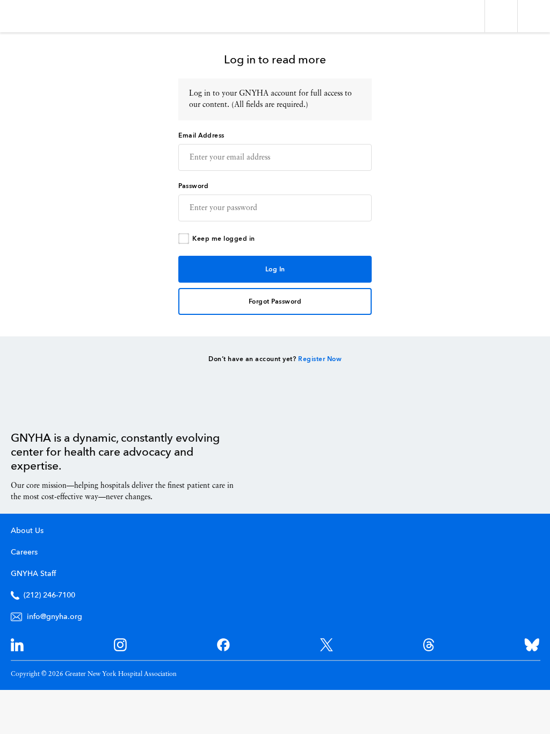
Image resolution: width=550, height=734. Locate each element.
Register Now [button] (320, 359)
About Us (27, 531)
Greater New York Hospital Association (40, 16)
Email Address (201, 136)
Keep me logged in (223, 239)
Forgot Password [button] (275, 302)
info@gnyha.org (54, 617)
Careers (24, 552)
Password (193, 186)
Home (38, 406)
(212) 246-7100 (49, 595)
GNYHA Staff (33, 574)
